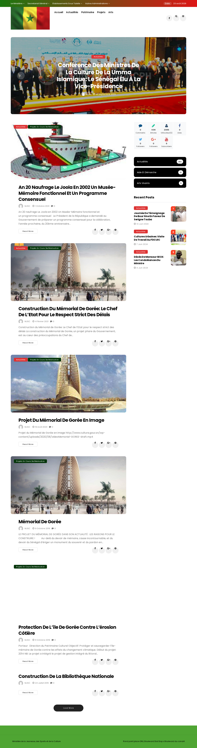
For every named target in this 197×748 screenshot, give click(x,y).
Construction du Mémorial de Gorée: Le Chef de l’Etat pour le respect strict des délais (67, 311)
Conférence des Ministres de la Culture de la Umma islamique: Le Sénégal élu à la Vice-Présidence (99, 75)
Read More (28, 231)
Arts (110, 12)
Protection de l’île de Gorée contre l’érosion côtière (67, 630)
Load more (68, 708)
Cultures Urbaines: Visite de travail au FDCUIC (149, 238)
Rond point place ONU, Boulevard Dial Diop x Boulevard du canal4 (154, 741)
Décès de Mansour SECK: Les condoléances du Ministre (149, 260)
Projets (101, 12)
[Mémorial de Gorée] (68, 485)
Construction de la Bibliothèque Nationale (66, 676)
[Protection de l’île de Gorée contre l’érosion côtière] (68, 591)
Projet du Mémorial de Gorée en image (61, 420)
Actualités (72, 12)
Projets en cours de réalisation (44, 127)
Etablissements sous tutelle (66, 3)
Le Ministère (16, 3)
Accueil (58, 12)
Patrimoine (87, 12)
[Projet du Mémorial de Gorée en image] (68, 384)
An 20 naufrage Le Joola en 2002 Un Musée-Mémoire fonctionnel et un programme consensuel (67, 193)
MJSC (89, 94)
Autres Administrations (96, 3)
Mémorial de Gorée (39, 521)
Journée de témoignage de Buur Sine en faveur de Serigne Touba (149, 216)
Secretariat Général (37, 3)
